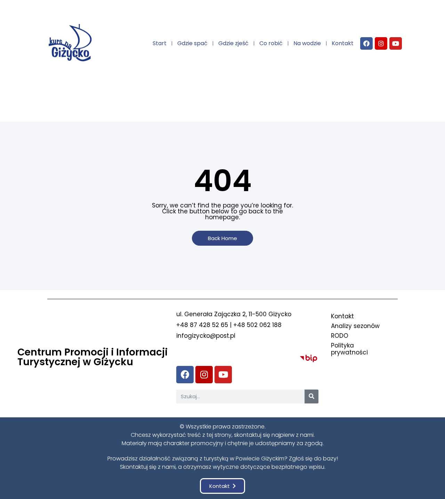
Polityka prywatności (349, 349)
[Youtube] (395, 43)
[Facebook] (366, 43)
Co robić (271, 43)
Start (160, 43)
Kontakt (343, 43)
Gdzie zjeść (233, 43)
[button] (222, 238)
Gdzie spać (192, 43)
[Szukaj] (311, 396)
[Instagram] (381, 43)
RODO (339, 336)
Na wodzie (307, 43)
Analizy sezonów (355, 326)
